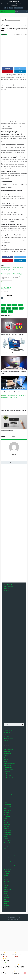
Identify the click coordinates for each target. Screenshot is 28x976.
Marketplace (7, 824)
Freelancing (6, 800)
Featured (6, 788)
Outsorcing (6, 838)
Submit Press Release (18, 7)
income (5, 808)
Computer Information (9, 763)
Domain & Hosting (8, 769)
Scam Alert (6, 853)
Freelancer (6, 796)
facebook (7, 68)
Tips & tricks (7, 871)
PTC (5, 848)
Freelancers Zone (8, 798)
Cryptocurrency (7, 765)
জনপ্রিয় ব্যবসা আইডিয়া (7, 889)
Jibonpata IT (16, 919)
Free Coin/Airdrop (8, 794)
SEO (5, 859)
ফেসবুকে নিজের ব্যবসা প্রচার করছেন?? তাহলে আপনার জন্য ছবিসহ (12, 392)
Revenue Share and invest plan (11, 850)
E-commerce (7, 771)
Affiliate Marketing (8, 749)
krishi (5, 820)
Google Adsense (7, 804)
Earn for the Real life (9, 773)
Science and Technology (9, 855)
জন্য (15, 305)
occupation (6, 828)
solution (6, 867)
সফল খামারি (5, 907)
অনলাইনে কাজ (6, 879)
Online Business (7, 832)
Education (6, 781)
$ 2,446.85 (20, 967)
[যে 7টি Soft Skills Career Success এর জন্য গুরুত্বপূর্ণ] (6, 283)
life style (6, 822)
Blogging (6, 759)
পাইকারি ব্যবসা (6, 895)
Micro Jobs (6, 826)
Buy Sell (5, 761)
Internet (6, 814)
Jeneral (4, 34)
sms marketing (7, 861)
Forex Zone (6, 792)
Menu (3, 11)
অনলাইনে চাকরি (6, 881)
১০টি (4, 305)
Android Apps (7, 751)
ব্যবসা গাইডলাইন (6, 901)
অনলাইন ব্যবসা (6, 877)
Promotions (6, 846)
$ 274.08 (17, 973)
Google (5, 802)
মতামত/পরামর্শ (6, 740)
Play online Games (8, 842)
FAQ (5, 734)
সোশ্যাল (5, 311)
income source (7, 810)
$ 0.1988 (6, 961)
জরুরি (21, 305)
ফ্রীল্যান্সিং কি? (6, 590)
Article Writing (7, 753)
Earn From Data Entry (9, 775)
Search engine (7, 857)
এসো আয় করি (14, 2)
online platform (7, 836)
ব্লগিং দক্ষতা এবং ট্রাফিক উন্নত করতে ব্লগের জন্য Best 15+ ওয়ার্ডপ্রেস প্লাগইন (6, 275)
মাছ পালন (5, 903)
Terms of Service (8, 730)
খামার (5, 883)
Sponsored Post (7, 869)
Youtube (6, 875)
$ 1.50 (5, 973)
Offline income (7, 830)
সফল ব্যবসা (5, 909)
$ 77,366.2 (6, 967)
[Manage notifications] (25, 973)
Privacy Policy (7, 732)
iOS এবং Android (7, 816)
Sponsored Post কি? (8, 738)
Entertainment (7, 783)
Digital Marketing (8, 767)
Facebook (6, 786)
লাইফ (9, 308)
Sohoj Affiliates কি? (8, 584)
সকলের (16, 308)
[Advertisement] (14, 52)
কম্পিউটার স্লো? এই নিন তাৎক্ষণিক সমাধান (8, 353)
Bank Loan (6, 755)
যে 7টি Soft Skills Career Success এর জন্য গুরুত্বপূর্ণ (6, 288)
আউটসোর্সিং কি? (6, 588)
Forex (5, 790)
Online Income (7, 834)
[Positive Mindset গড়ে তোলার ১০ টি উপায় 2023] (18, 270)
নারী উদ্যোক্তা (6, 891)
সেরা (21, 308)
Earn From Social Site (9, 777)
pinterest (7, 71)
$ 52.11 (5, 954)
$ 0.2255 (18, 954)
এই (9, 305)
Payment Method (8, 840)
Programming (7, 844)
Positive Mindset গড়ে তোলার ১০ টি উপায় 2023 (17, 274)
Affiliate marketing (8, 586)
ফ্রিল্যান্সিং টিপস (6, 897)
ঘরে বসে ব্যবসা (6, 885)
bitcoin (5, 757)
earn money (7, 779)
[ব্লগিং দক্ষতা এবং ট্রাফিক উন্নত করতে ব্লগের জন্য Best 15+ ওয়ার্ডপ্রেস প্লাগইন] (6, 270)
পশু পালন (5, 893)
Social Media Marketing (9, 865)
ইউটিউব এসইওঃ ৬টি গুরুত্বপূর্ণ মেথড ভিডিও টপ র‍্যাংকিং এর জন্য (12, 334)
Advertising (6, 736)
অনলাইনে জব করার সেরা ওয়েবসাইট (7, 430)
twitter (20, 68)
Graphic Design (7, 806)
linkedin (20, 71)
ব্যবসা (5, 899)
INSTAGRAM (6, 812)
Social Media (7, 863)
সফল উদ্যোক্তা (6, 905)
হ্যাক (11, 311)
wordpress (6, 873)
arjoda (7, 25)
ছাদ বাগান (5, 887)
